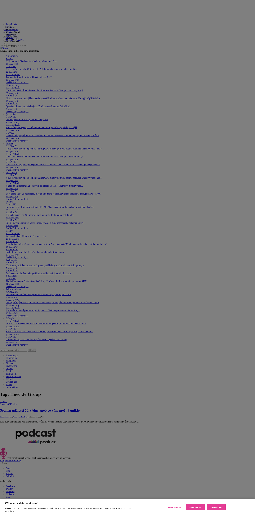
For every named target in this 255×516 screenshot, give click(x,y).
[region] (127, 507)
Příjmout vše (216, 507)
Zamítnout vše (195, 507)
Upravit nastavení (174, 507)
